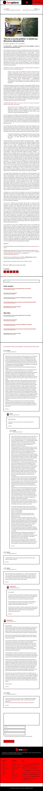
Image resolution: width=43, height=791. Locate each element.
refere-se (16, 102)
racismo (23, 778)
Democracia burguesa (30, 767)
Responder (7, 408)
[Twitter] (37, 2)
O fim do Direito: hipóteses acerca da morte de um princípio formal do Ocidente (20, 302)
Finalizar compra (5, 768)
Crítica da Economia (15, 775)
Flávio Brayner (11, 102)
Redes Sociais (4, 773)
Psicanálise (14, 765)
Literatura (13, 769)
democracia (24, 767)
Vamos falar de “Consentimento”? (10, 293)
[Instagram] (33, 2)
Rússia (30, 778)
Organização (29, 776)
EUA (31, 768)
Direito (37, 767)
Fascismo (36, 768)
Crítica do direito (14, 773)
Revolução (26, 778)
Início (3, 765)
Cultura (13, 772)
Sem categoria (14, 763)
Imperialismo (24, 772)
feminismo (23, 770)
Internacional (28, 772)
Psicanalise (37, 776)
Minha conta (4, 766)
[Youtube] (39, 2)
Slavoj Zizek (33, 778)
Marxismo (35, 774)
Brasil (32, 764)
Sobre (3, 774)
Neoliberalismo (24, 776)
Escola (16, 265)
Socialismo (24, 779)
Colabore (4, 772)
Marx (31, 774)
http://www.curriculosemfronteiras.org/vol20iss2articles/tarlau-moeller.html (19, 702)
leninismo (36, 772)
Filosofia (13, 770)
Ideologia (38, 770)
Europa (33, 768)
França (30, 770)
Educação (12, 265)
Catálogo (4, 763)
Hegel (32, 770)
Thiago (11, 413)
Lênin (28, 774)
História (34, 770)
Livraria (3, 770)
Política (33, 776)
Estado (29, 768)
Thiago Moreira (13, 586)
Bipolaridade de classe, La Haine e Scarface (12, 306)
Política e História (15, 768)
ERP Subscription (5, 764)
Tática (31, 779)
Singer (18, 265)
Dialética (35, 767)
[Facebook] (35, 2)
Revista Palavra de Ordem (16, 764)
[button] (27, 2)
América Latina (27, 763)
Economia (24, 768)
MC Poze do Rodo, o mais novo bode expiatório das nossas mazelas (17, 288)
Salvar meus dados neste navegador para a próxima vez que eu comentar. (18, 736)
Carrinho (3, 769)
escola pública (6, 86)
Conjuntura (7, 265)
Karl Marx (31, 772)
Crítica (13, 777)
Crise (31, 765)
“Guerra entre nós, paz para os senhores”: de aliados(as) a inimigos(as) (18, 297)
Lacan (34, 772)
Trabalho (28, 779)
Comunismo (27, 765)
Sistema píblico (23, 265)
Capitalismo (36, 764)
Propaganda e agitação (16, 766)
